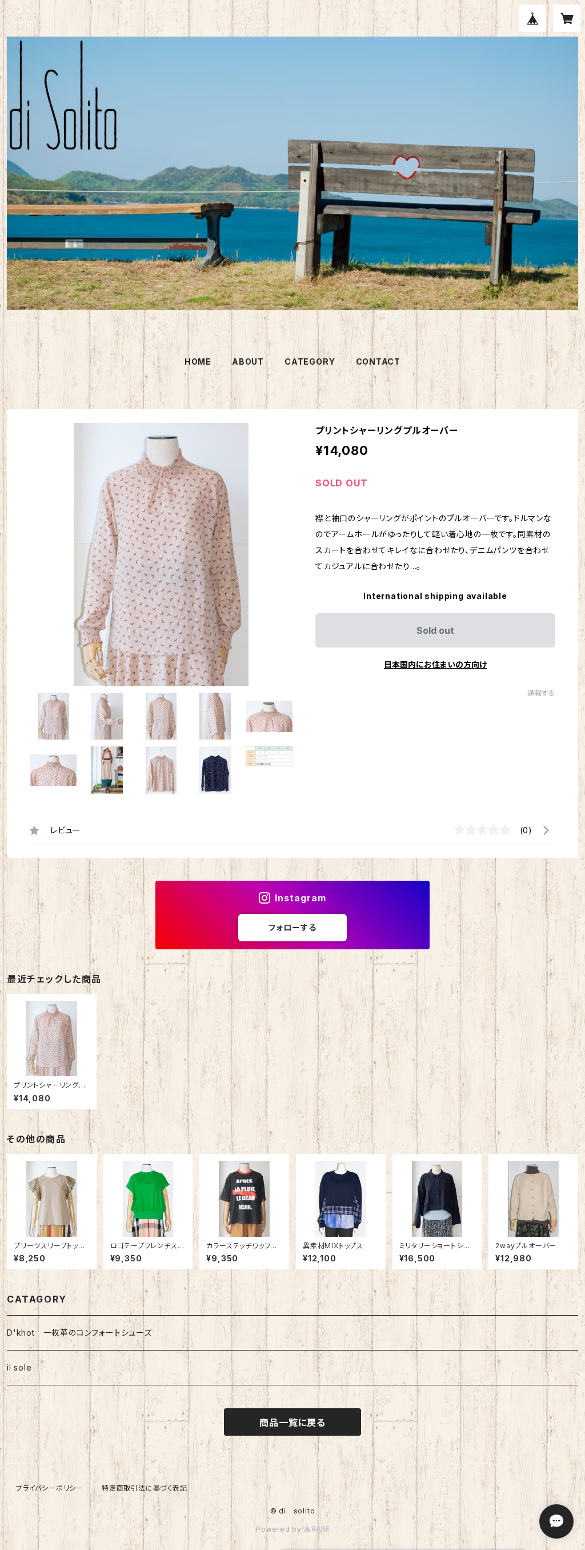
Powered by (280, 1529)
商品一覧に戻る (292, 1422)
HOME (198, 361)
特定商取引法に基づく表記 (144, 1488)
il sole (19, 1367)
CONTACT (378, 361)
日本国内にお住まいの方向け (435, 664)
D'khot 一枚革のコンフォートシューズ (79, 1332)
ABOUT (248, 361)
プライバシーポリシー (49, 1488)
